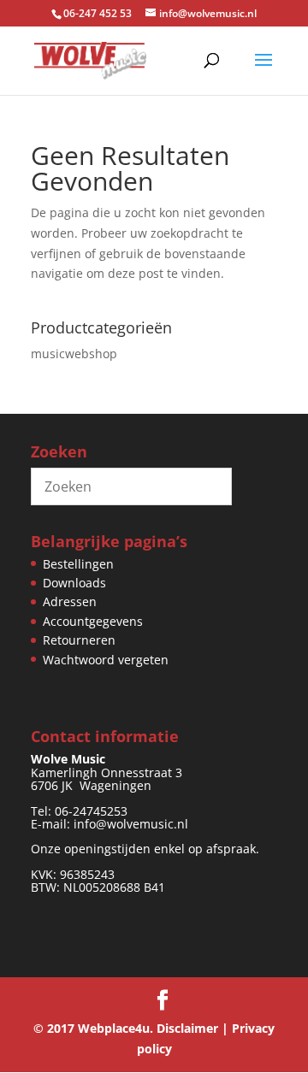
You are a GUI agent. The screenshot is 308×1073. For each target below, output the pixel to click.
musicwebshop (74, 353)
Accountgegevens (93, 621)
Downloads (74, 583)
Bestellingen (78, 564)
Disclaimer (187, 1028)
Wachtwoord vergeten (106, 659)
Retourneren (79, 640)
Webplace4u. (115, 1028)
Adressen (70, 601)
